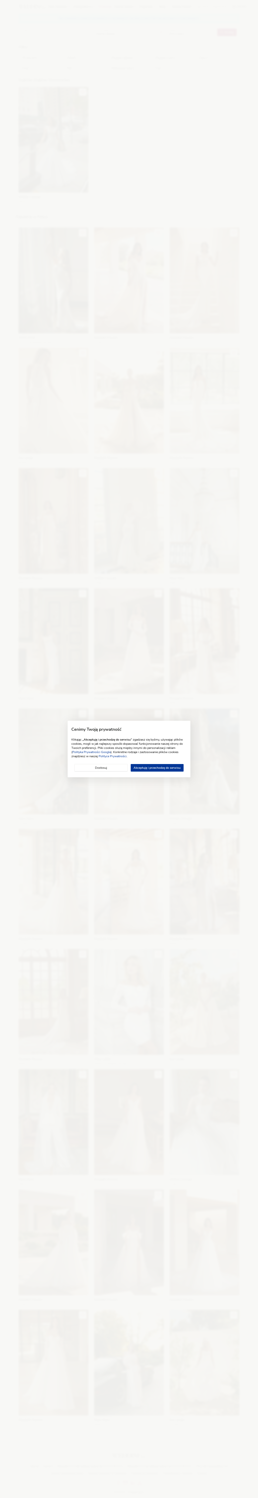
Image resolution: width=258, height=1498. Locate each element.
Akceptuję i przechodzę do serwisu (157, 768)
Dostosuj (101, 768)
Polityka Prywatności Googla (91, 752)
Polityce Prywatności (113, 756)
